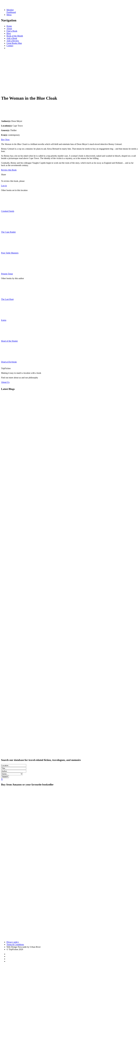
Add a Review (13, 41)
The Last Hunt (7, 299)
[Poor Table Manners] (8, 248)
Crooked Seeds (7, 211)
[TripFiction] (14, 5)
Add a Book (12, 38)
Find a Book (12, 31)
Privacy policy (13, 942)
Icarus (3, 320)
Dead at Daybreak (9, 362)
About (9, 28)
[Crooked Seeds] (8, 206)
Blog (9, 33)
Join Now (5, 90)
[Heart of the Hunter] (8, 336)
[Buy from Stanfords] (67, 937)
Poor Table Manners (9, 253)
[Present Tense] (8, 269)
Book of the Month (15, 36)
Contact (10, 45)
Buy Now (5, 139)
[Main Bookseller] (55, 813)
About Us (5, 382)
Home (9, 26)
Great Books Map (14, 43)
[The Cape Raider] (8, 227)
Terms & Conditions (15, 944)
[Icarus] (8, 315)
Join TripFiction (99, 1027)
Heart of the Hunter (9, 341)
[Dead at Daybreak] (8, 357)
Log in (4, 185)
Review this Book (9, 170)
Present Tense (7, 274)
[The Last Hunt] (8, 294)
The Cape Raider (8, 232)
